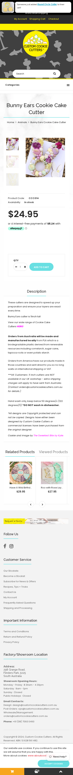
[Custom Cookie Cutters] (36, 59)
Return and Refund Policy (18, 636)
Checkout (53, 18)
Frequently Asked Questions (20, 602)
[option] (45, 157)
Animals (22, 122)
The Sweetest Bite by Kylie (48, 435)
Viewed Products (53, 452)
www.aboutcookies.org (41, 755)
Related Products (20, 452)
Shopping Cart (37, 18)
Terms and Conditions (16, 631)
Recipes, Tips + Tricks (16, 586)
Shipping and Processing (18, 608)
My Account (20, 18)
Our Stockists (11, 570)
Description (36, 291)
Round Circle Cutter (47, 4)
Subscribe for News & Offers (20, 581)
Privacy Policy (11, 642)
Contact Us (10, 592)
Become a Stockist (14, 576)
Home (10, 122)
